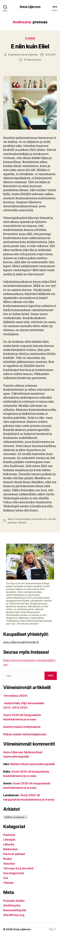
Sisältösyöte (11, 905)
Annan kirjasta (23, 518)
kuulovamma (39, 518)
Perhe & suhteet (14, 854)
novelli (52, 518)
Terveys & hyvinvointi (18, 868)
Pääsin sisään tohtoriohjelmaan (24, 734)
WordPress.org (13, 915)
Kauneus (9, 834)
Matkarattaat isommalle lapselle (32, 764)
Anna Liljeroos (30, 6)
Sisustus (9, 863)
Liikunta (8, 844)
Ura (5, 878)
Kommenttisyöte (14, 910)
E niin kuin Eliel (30, 46)
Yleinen (30, 38)
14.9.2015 (50, 54)
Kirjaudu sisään (14, 900)
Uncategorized (13, 873)
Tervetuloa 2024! (15, 695)
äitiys (11, 518)
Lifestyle (9, 839)
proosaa (12, 522)
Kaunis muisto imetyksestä (21, 726)
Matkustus (10, 849)
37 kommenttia (32, 59)
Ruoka (7, 858)
